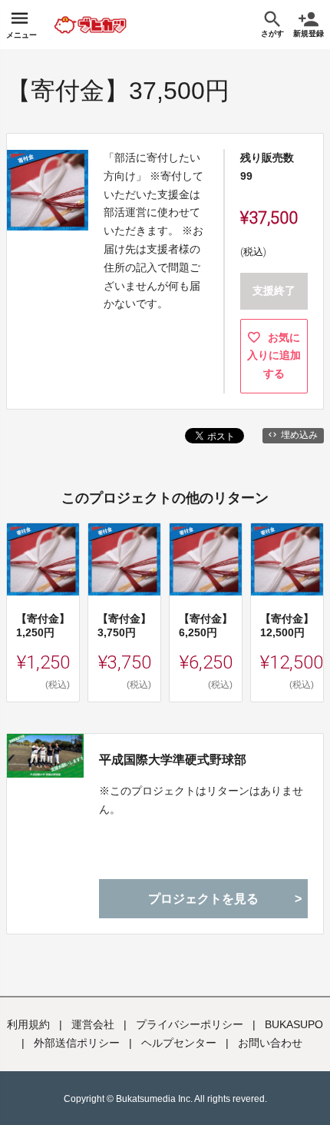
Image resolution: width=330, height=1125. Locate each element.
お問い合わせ (270, 1043)
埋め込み (299, 435)
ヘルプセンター (178, 1043)
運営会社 (92, 1024)
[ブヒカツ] (110, 24)
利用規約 (28, 1024)
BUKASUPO (294, 1024)
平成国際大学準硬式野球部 (172, 759)
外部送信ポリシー (77, 1043)
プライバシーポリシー (189, 1024)
